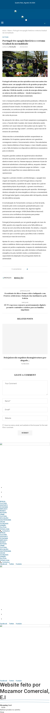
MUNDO (3, 511)
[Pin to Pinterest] (36, 269)
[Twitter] (17, 6)
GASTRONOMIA (5, 520)
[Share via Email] (38, 269)
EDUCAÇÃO (4, 518)
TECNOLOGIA (4, 529)
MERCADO (3, 509)
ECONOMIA (4, 507)
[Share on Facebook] (31, 269)
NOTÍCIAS (3, 512)
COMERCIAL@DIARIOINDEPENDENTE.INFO (15, 673)
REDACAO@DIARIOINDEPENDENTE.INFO (31, 497)
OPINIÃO (3, 525)
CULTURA (3, 503)
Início (4, 30)
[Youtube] (26, 6)
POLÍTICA (3, 527)
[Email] (29, 6)
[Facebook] (14, 6)
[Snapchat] (32, 6)
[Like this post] (29, 269)
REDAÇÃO (12, 47)
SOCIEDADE (4, 523)
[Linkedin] (23, 6)
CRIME (2, 514)
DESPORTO (4, 505)
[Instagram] (20, 6)
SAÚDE (2, 522)
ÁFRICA (2, 501)
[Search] (47, 24)
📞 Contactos (5, 531)
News (10, 30)
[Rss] (36, 6)
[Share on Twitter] (34, 269)
